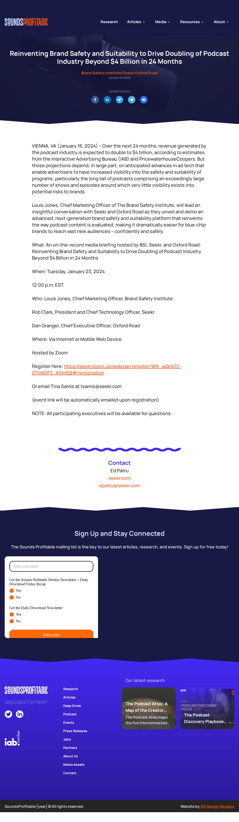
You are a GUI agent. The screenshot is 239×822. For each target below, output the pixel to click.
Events (68, 722)
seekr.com (120, 478)
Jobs (67, 739)
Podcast (70, 714)
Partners (70, 747)
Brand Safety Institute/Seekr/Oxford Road (119, 73)
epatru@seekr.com (119, 485)
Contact (69, 773)
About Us (70, 756)
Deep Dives (72, 705)
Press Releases (75, 731)
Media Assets (73, 764)
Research (70, 689)
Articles (69, 697)
